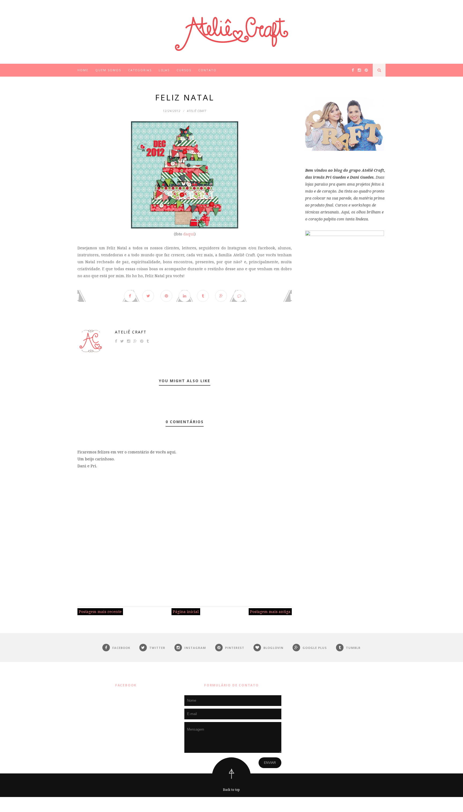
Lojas (164, 70)
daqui (188, 233)
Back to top (231, 789)
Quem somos (108, 70)
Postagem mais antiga (270, 611)
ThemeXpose (232, 804)
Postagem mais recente (100, 611)
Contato (207, 70)
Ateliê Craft (131, 331)
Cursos (184, 70)
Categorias (140, 70)
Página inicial (186, 611)
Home (82, 70)
